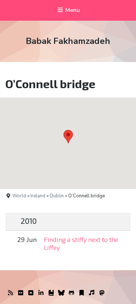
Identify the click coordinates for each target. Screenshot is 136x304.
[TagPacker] (82, 293)
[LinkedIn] (41, 293)
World (19, 196)
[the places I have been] (31, 293)
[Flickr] (21, 293)
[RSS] (10, 293)
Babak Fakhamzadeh (68, 41)
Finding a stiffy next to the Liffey (81, 243)
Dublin (57, 196)
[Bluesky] (61, 293)
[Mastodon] (102, 293)
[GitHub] (71, 293)
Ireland (37, 196)
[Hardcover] (51, 293)
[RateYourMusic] (92, 293)
